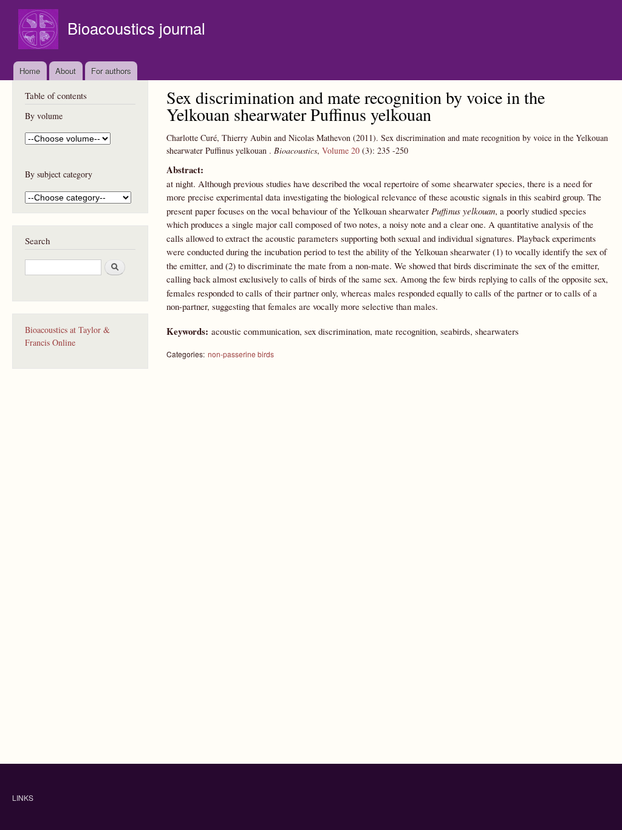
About (65, 71)
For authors (111, 71)
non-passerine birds (241, 354)
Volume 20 (341, 150)
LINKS (22, 797)
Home (29, 71)
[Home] (39, 30)
